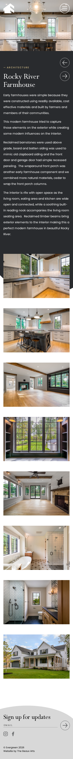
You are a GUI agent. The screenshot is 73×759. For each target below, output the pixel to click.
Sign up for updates (26, 717)
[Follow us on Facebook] (14, 734)
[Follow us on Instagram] (5, 734)
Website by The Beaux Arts (19, 751)
